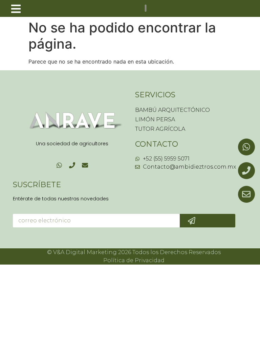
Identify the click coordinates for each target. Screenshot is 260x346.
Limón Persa (155, 119)
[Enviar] (207, 220)
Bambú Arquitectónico (172, 110)
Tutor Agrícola (160, 129)
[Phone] (72, 165)
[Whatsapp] (59, 165)
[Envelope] (85, 165)
